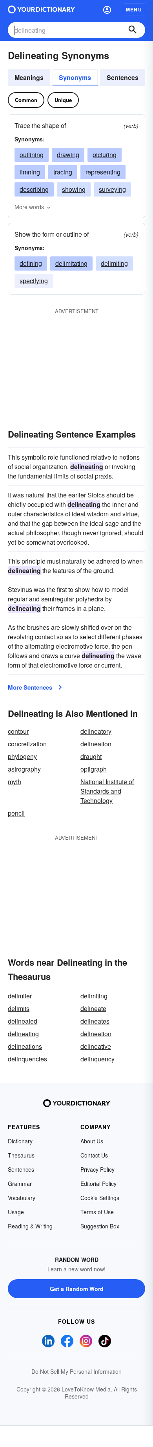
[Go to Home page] (41, 9)
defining (31, 263)
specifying (34, 280)
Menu (134, 9)
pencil (16, 813)
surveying (112, 189)
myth (14, 781)
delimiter (20, 995)
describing (34, 189)
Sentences (122, 77)
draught (91, 756)
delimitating (71, 263)
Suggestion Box (99, 1226)
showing (74, 189)
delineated (22, 1021)
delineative (95, 1046)
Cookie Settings (99, 1198)
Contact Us (94, 1155)
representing (103, 171)
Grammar (20, 1183)
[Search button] (132, 30)
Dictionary (20, 1141)
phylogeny (22, 756)
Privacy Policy (97, 1169)
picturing (105, 154)
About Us (91, 1141)
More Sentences (30, 687)
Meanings (29, 77)
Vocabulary (21, 1198)
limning (30, 171)
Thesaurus (21, 1155)
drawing (68, 154)
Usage (16, 1212)
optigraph (93, 769)
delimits (18, 1008)
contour (18, 731)
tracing (62, 171)
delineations (25, 1046)
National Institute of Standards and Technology (107, 791)
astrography (24, 769)
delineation (95, 743)
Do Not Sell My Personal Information (76, 1371)
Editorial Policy (98, 1183)
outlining (32, 154)
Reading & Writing (30, 1226)
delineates (94, 1021)
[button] (107, 9)
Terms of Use (97, 1212)
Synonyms (75, 77)
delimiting (114, 263)
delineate (93, 1008)
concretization (27, 743)
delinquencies (27, 1058)
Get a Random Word (77, 1289)
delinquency (97, 1058)
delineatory (95, 731)
